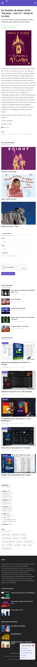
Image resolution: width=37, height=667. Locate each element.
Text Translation (28, 541)
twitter (30, 545)
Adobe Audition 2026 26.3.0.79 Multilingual (23, 592)
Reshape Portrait (6, 538)
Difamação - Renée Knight (8, 171)
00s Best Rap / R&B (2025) (18, 308)
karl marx (23, 535)
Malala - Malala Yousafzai (8, 199)
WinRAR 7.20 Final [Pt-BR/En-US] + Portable (16, 475)
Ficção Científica (28, 134)
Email (2, 245)
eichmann (19, 541)
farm (3, 545)
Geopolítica (17, 545)
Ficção (10, 134)
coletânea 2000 (6, 535)
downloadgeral (5, 367)
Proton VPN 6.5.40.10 (17, 610)
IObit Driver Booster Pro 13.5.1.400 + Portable (16, 392)
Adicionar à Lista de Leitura (9, 27)
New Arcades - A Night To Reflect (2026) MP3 (22, 602)
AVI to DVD (23, 538)
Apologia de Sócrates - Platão (9, 226)
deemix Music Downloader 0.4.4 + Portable (15, 448)
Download (6, 127)
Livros (4, 25)
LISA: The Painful (16, 299)
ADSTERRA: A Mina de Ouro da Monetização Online (19, 656)
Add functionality (6, 548)
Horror (20, 134)
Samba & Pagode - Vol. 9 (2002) (19, 326)
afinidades (9, 545)
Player (24, 545)
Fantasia (15, 134)
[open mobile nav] (2, 3)
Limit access (15, 535)
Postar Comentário (8, 273)
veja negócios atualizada (8, 541)
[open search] (35, 3)
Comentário (4, 253)
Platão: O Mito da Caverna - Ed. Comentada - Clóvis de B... (23, 318)
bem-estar (15, 538)
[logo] (18, 3)
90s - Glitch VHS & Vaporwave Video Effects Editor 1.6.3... (23, 291)
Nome (3, 238)
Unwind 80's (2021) (16, 634)
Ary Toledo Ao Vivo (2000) (18, 626)
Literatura (4, 134)
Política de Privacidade (14, 659)
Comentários (7, 233)
